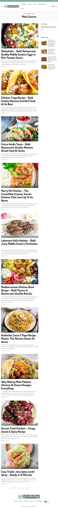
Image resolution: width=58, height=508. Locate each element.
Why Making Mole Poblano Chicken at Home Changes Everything (16, 385)
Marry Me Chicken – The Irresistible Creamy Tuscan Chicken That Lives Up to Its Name (17, 195)
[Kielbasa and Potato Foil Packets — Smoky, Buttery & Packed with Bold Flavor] (44, 59)
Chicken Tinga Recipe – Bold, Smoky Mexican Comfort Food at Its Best (18, 101)
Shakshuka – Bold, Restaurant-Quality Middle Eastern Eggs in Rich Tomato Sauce (18, 54)
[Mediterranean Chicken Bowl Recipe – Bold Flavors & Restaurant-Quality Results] (19, 271)
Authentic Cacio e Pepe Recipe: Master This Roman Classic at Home (18, 338)
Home (25, 13)
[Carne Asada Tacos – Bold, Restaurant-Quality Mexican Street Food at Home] (19, 128)
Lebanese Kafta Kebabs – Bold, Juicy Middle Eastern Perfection (19, 242)
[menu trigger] (2, 6)
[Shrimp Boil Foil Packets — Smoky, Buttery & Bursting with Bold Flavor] (44, 67)
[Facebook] (53, 1)
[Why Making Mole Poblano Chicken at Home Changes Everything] (19, 366)
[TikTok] (56, 1)
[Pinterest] (54, 1)
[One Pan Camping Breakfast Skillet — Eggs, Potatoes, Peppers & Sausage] (44, 51)
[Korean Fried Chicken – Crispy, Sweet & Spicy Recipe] (19, 413)
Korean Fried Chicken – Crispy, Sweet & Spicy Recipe (18, 429)
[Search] (56, 6)
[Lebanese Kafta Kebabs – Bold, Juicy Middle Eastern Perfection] (19, 225)
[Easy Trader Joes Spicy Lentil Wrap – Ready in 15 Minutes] (19, 456)
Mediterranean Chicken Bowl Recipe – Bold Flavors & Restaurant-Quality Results (17, 290)
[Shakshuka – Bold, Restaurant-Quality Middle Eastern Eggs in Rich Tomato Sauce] (19, 35)
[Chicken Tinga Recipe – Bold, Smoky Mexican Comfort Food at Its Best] (19, 82)
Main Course (29, 13)
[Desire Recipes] (11, 6)
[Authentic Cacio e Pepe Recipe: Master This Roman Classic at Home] (19, 319)
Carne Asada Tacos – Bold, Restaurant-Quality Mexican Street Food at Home (17, 147)
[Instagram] (55, 1)
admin (3, 66)
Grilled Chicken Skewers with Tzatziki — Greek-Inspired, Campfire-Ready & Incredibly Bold (52, 43)
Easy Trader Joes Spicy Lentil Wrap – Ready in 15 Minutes (17, 473)
